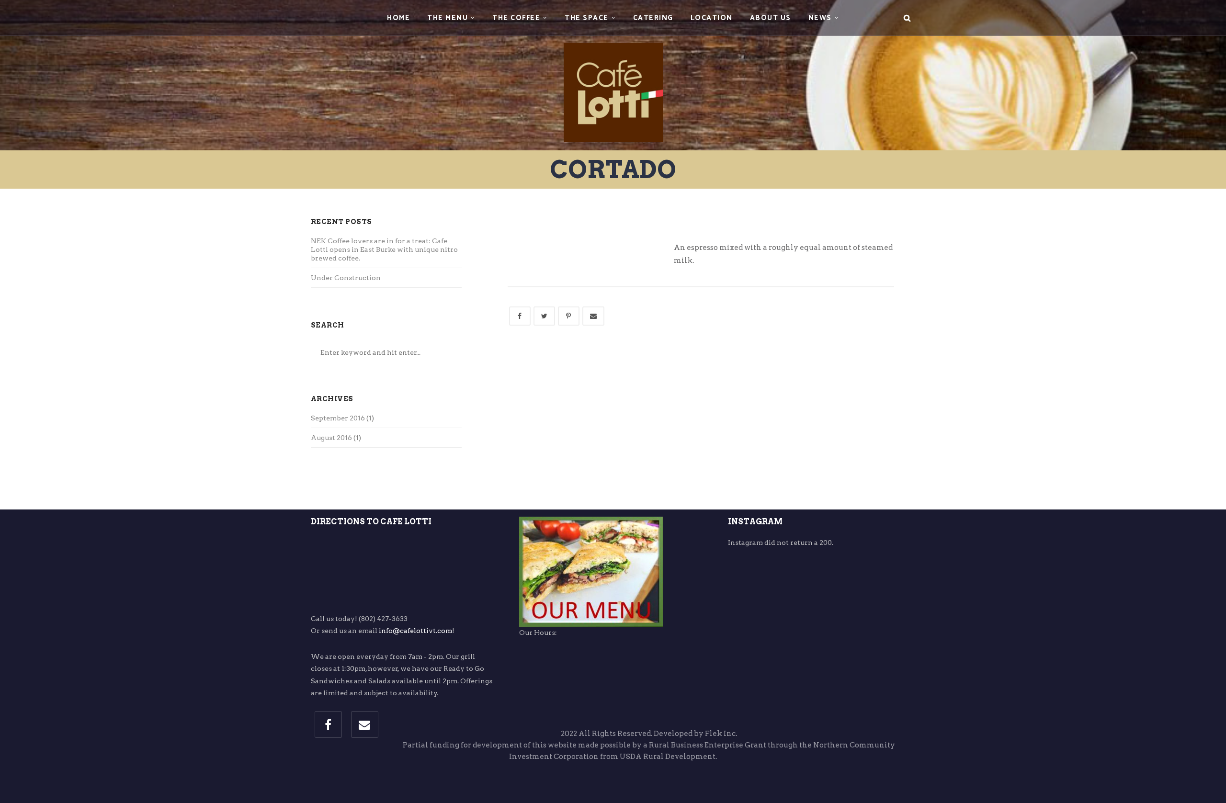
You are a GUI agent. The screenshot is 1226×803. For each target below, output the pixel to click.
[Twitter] (544, 316)
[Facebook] (328, 724)
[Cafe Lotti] (613, 74)
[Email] (364, 724)
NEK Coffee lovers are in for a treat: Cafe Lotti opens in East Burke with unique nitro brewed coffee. (384, 249)
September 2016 (338, 418)
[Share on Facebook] (520, 316)
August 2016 (331, 437)
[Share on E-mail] (593, 316)
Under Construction (346, 278)
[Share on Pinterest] (568, 316)
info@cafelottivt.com (415, 630)
